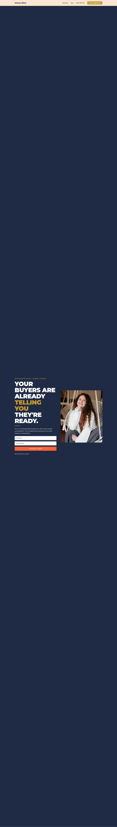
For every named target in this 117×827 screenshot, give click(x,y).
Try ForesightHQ (94, 3)
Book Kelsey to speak (23, 454)
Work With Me (80, 3)
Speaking (65, 3)
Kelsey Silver (20, 3)
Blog (72, 3)
